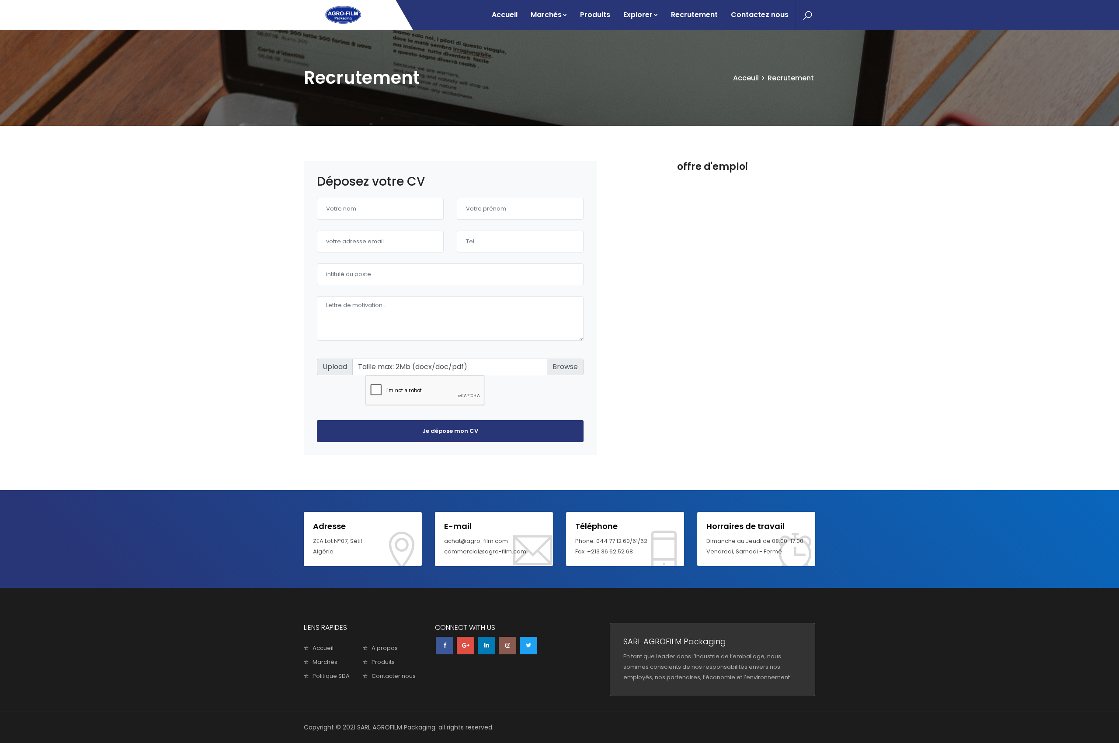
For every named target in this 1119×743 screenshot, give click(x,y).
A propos (385, 648)
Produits (595, 15)
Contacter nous (394, 676)
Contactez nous (760, 15)
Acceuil (746, 78)
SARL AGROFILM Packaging (396, 727)
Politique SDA (331, 676)
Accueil (505, 15)
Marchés (546, 15)
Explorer (638, 15)
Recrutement (694, 15)
